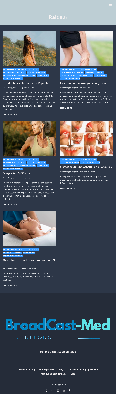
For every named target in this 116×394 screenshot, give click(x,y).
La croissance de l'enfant (14, 72)
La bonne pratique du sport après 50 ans (21, 69)
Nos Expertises (46, 369)
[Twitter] (52, 390)
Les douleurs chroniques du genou (83, 83)
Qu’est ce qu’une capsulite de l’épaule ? (86, 166)
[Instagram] (58, 390)
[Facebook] (46, 390)
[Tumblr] (69, 390)
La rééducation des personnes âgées (19, 75)
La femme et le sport (36, 72)
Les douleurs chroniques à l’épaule (25, 83)
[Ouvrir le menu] (110, 4)
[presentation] (29, 48)
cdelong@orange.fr (13, 88)
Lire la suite (10, 114)
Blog (60, 369)
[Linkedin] (64, 390)
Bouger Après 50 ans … (18, 173)
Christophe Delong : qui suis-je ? (83, 369)
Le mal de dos (43, 75)
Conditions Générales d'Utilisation (58, 352)
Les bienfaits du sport (12, 79)
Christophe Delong (26, 369)
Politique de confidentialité (53, 374)
